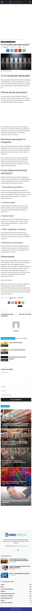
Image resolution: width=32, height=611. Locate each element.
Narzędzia (3, 591)
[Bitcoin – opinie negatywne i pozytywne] (4, 575)
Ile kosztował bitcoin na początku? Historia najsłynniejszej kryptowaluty (18, 559)
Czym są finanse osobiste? (15, 342)
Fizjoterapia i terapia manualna (8, 593)
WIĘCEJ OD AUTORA (21, 338)
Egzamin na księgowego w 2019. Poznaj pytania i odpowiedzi (19, 566)
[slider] (5, 298)
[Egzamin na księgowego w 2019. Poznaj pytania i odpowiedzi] (4, 568)
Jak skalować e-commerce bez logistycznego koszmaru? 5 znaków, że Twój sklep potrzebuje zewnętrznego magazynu (15, 442)
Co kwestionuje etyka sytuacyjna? (7, 315)
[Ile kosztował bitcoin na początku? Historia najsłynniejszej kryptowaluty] (4, 560)
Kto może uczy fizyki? (25, 314)
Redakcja (5, 47)
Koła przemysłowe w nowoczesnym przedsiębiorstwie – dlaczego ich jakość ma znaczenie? (14, 462)
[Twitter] (18, 550)
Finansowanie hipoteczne (7, 598)
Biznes (2, 586)
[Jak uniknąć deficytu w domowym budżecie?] (4, 358)
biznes (3, 427)
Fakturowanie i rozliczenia (7, 602)
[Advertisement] (16, 21)
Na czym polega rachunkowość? (17, 349)
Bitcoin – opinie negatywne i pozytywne (19, 573)
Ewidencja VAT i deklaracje (7, 595)
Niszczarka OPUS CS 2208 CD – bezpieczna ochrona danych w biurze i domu (14, 482)
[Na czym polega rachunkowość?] (4, 351)
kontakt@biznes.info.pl (21, 546)
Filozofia (2, 600)
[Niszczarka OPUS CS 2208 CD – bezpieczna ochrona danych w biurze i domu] (16, 476)
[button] (30, 2)
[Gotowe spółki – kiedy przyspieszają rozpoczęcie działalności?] (16, 496)
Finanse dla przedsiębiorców (10, 41)
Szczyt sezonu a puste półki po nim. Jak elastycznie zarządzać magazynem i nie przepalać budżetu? (16, 424)
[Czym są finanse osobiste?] (4, 344)
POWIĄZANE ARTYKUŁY (8, 338)
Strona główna (4, 39)
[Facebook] (14, 550)
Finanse (2, 41)
